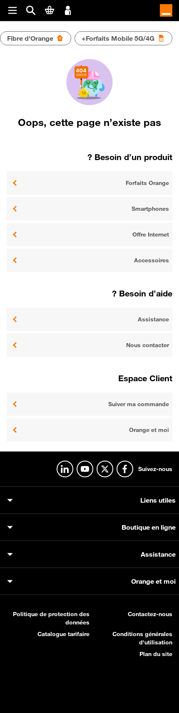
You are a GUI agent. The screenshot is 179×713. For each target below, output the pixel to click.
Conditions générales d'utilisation (142, 638)
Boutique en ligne (149, 527)
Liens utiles (158, 500)
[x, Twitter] (105, 469)
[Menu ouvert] (12, 10)
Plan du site (155, 654)
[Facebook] (125, 469)
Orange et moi (149, 430)
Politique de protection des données (51, 618)
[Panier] (49, 10)
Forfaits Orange (147, 183)
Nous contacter (147, 345)
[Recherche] (31, 10)
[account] (67, 9)
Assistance (153, 319)
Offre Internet (150, 234)
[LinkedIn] (65, 469)
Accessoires (151, 260)
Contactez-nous (150, 614)
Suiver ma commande (138, 404)
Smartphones (150, 208)
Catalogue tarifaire (63, 634)
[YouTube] (85, 469)
